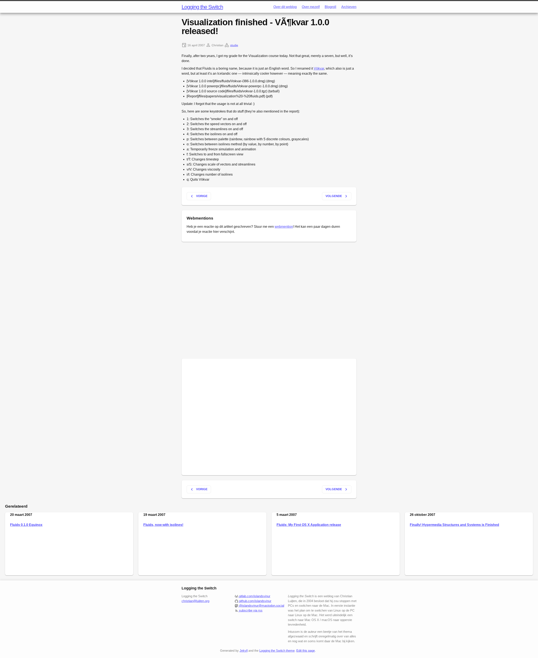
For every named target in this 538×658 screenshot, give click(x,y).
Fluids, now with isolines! (163, 525)
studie (234, 45)
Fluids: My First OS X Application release (309, 525)
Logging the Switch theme (277, 650)
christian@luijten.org (195, 601)
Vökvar (319, 68)
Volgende (337, 196)
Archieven (348, 7)
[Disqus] (269, 299)
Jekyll (244, 650)
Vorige (198, 196)
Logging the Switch (202, 7)
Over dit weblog (285, 7)
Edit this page (305, 650)
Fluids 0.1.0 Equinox (26, 525)
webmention (284, 226)
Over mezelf (311, 7)
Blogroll (330, 7)
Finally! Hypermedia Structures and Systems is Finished (454, 525)
